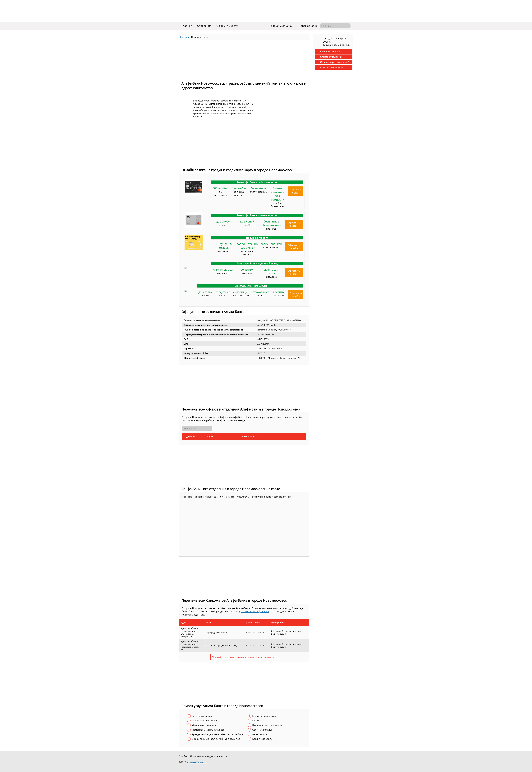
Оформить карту (227, 26)
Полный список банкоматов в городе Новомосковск (242, 657)
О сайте (183, 756)
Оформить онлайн (296, 191)
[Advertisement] (244, 59)
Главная (186, 26)
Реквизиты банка (330, 51)
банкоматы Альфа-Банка (255, 611)
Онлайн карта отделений (334, 62)
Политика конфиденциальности (208, 756)
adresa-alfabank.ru (197, 762)
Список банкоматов (331, 67)
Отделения (204, 26)
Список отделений (331, 56)
